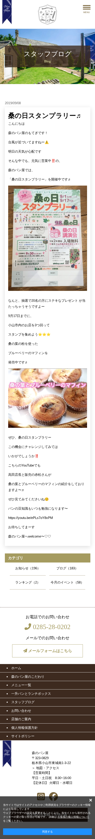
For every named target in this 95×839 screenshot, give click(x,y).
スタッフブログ (22, 702)
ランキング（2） (27, 582)
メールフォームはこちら (49, 651)
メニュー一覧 (21, 685)
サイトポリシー (22, 736)
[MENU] (87, 7)
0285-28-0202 (50, 626)
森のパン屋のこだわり (27, 676)
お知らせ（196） (27, 568)
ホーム (16, 668)
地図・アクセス (47, 768)
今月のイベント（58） (67, 582)
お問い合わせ (21, 710)
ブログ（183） (67, 568)
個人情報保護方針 (24, 728)
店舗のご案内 (21, 719)
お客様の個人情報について (73, 816)
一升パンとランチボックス (31, 693)
